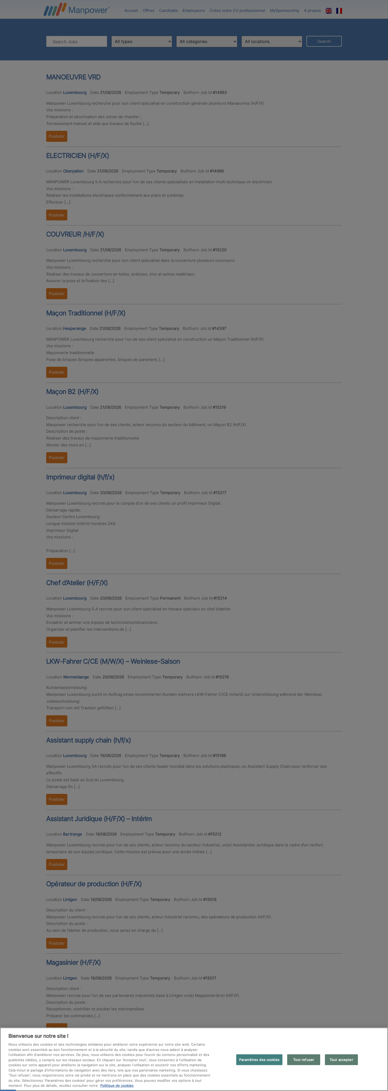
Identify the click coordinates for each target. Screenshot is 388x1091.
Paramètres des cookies (259, 1059)
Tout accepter (341, 1059)
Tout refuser (303, 1059)
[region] (194, 1059)
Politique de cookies (117, 1085)
